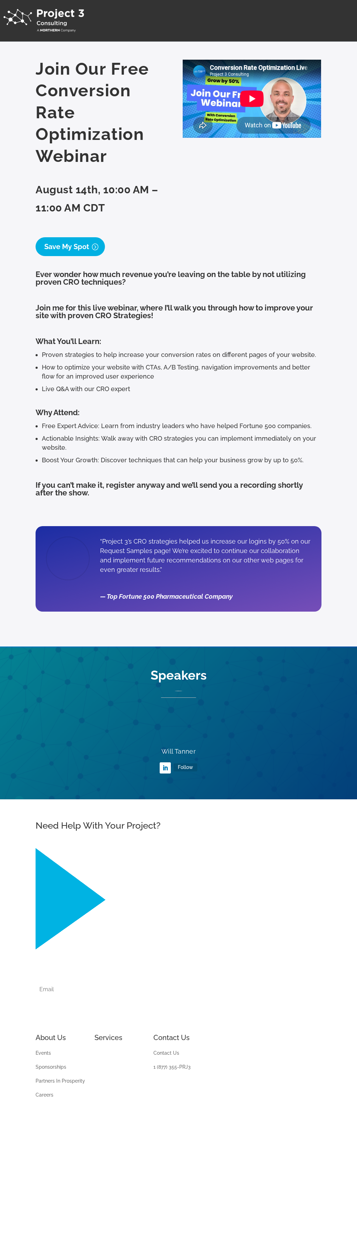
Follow (185, 767)
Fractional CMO (111, 1179)
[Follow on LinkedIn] (165, 768)
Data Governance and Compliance (119, 1135)
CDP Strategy (110, 1151)
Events (43, 1053)
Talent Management (117, 1118)
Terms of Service (96, 1221)
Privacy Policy (52, 1221)
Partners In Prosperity (60, 1081)
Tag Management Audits (114, 1069)
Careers (44, 1095)
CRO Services (110, 1165)
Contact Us (166, 1053)
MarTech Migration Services (115, 1102)
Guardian (104, 1086)
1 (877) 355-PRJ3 (172, 1067)
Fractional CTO (111, 1193)
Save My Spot (66, 246)
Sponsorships (51, 1067)
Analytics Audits (112, 1053)
